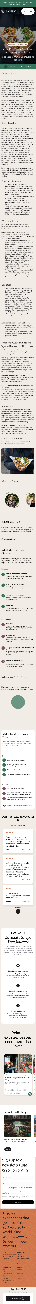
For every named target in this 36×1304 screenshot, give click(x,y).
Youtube (19, 1278)
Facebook (19, 1269)
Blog (4, 1269)
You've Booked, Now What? (8, 1281)
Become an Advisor (8, 1276)
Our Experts (20, 1256)
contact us (28, 806)
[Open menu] (31, 11)
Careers (19, 1261)
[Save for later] (29, 1056)
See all (8, 1149)
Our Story (19, 1254)
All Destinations (12, 44)
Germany (20, 44)
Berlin (25, 44)
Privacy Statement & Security (18, 1292)
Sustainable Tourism (23, 1259)
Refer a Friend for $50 (9, 1254)
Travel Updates (7, 1274)
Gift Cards (6, 1259)
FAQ (4, 1271)
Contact (5, 1278)
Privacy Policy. (5, 1193)
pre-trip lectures (11, 336)
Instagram (20, 1274)
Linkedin (19, 1276)
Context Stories (11, 330)
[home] (9, 13)
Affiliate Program (8, 1256)
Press (18, 1263)
